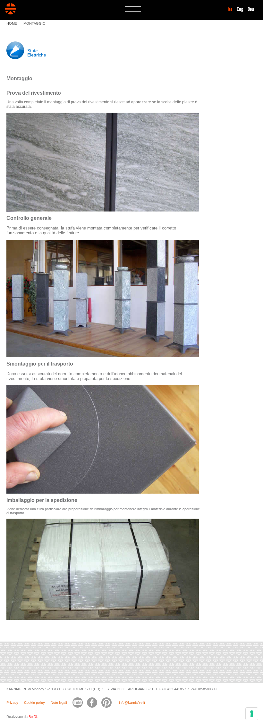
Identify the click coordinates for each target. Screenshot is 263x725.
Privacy (12, 702)
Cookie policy (34, 702)
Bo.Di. (33, 717)
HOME (11, 23)
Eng (240, 9)
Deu (251, 9)
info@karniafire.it (132, 702)
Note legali (59, 702)
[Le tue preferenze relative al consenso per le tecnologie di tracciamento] (252, 714)
